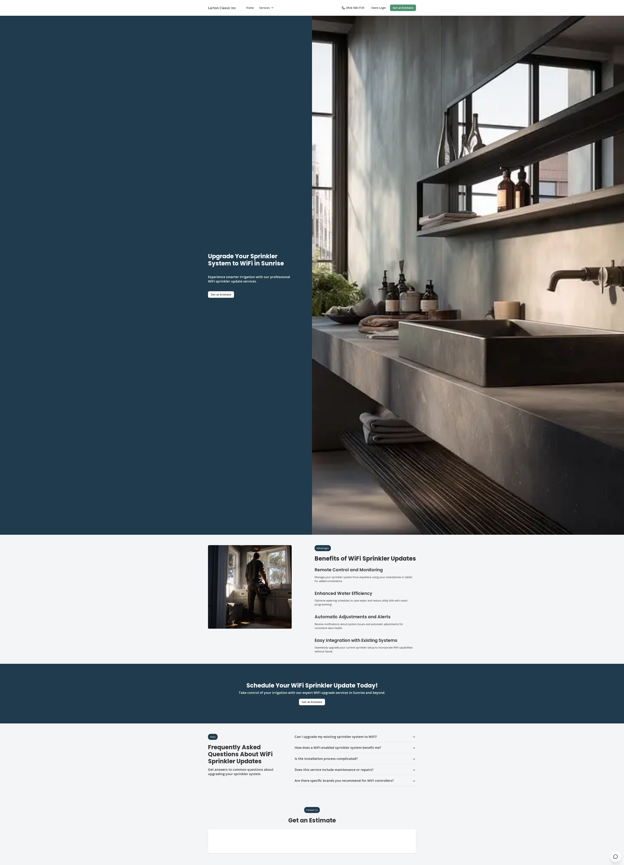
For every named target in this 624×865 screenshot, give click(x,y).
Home (250, 8)
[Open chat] (615, 856)
